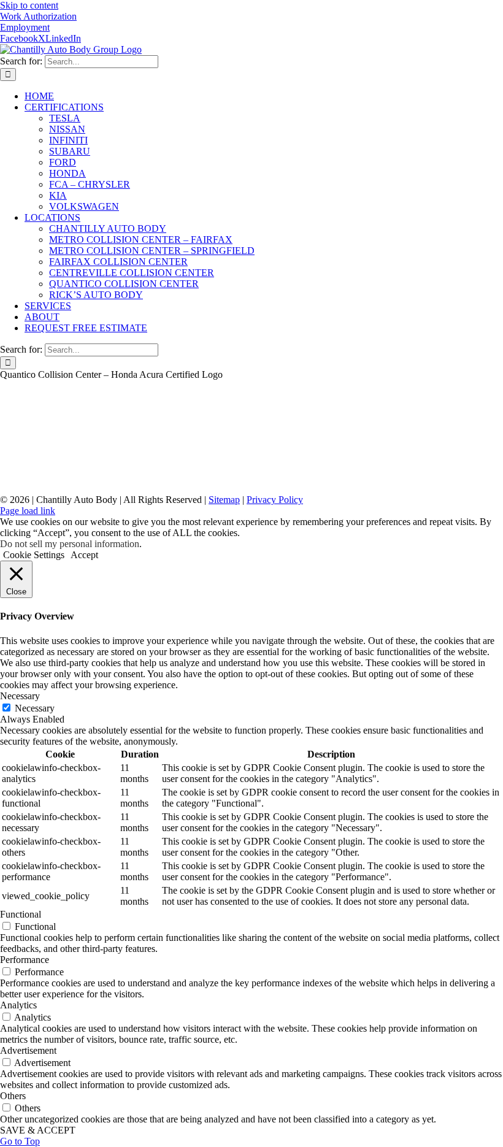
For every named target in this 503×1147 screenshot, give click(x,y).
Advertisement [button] (28, 1050)
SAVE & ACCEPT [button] (37, 1130)
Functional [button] (20, 914)
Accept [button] (84, 555)
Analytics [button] (18, 1005)
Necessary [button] (20, 696)
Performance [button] (24, 959)
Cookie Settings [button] (33, 555)
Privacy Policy (275, 499)
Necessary (35, 708)
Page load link (27, 510)
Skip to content (29, 5)
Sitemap (224, 499)
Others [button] (13, 1096)
